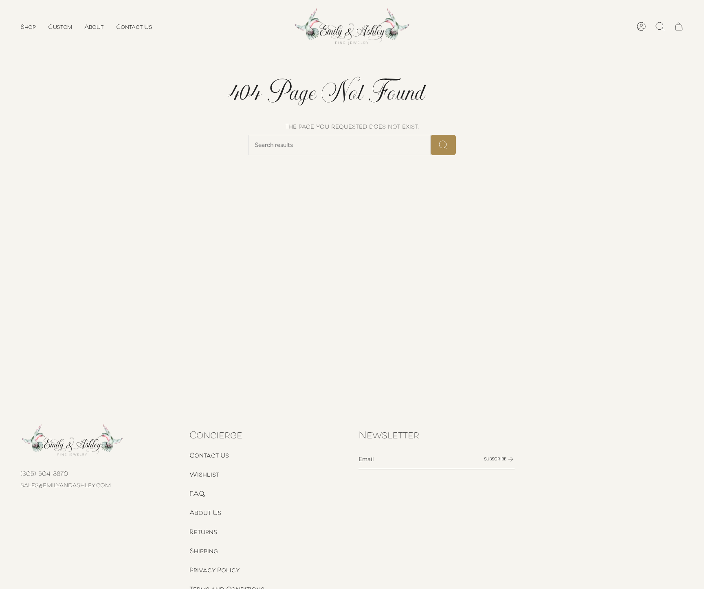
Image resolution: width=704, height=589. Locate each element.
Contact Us (209, 455)
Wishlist (204, 474)
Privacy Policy (214, 570)
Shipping (203, 550)
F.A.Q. (197, 493)
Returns (203, 531)
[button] (28, 26)
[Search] (443, 145)
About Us (205, 512)
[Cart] (678, 26)
